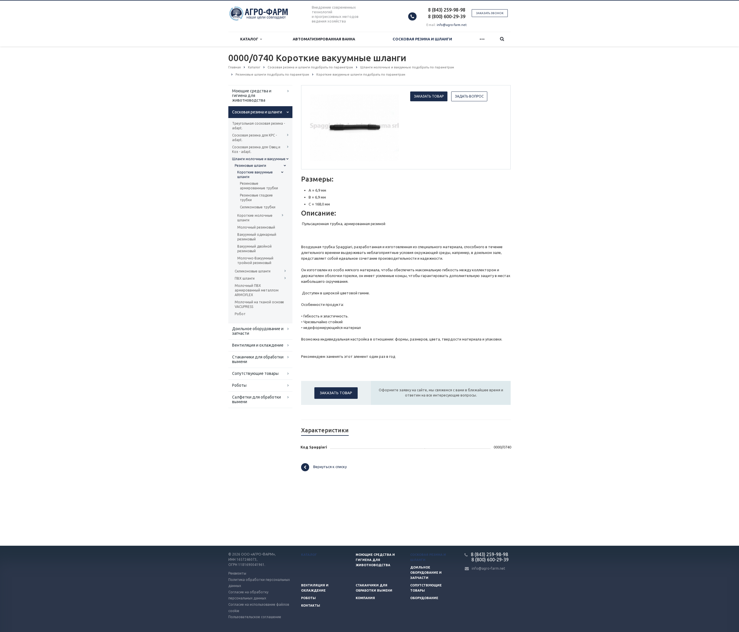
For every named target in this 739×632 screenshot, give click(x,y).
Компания (365, 598)
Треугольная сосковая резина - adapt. (258, 125)
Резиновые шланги (250, 165)
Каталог (250, 39)
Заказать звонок (489, 13)
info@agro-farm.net (452, 25)
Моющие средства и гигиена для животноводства (251, 95)
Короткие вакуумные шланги (255, 174)
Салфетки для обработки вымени (256, 399)
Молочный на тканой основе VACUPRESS (259, 304)
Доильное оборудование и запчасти (257, 331)
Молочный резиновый (256, 227)
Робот (240, 314)
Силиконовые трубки (257, 207)
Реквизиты (237, 573)
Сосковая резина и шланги (422, 39)
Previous (317, 127)
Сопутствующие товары (255, 373)
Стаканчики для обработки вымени (257, 359)
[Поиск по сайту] (502, 39)
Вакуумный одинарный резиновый (256, 237)
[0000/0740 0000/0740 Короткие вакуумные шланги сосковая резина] (354, 128)
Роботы (239, 385)
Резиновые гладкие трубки (256, 197)
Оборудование (424, 598)
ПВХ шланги (245, 278)
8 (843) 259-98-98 (446, 9)
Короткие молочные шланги (255, 218)
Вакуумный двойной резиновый (254, 248)
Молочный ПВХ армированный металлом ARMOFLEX (257, 290)
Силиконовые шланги (252, 271)
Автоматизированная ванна (324, 39)
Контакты (310, 605)
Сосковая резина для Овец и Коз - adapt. (256, 149)
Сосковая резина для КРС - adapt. (254, 137)
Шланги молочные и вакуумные (258, 159)
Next (391, 127)
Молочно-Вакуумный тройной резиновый (255, 260)
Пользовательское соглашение (254, 617)
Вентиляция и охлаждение (257, 345)
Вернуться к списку (330, 467)
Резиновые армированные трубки (259, 186)
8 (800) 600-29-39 (446, 16)
